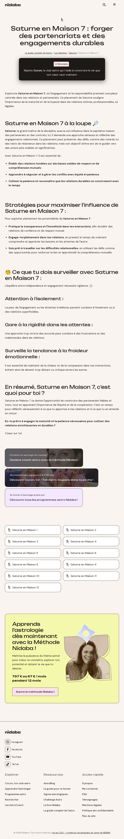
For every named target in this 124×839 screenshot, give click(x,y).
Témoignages (90, 799)
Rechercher (11, 799)
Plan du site (88, 816)
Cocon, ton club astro (17, 783)
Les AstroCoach (14, 805)
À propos (87, 783)
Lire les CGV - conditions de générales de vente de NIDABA (81, 832)
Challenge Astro (53, 799)
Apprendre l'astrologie (18, 788)
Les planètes (60, 53)
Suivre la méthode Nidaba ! (35, 691)
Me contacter (90, 788)
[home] (14, 5)
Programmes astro (15, 794)
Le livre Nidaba (52, 805)
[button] (114, 4)
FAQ (84, 794)
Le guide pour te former (57, 788)
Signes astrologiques (56, 794)
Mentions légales (92, 805)
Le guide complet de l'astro (38, 53)
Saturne (73, 53)
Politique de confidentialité (97, 810)
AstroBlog (49, 783)
